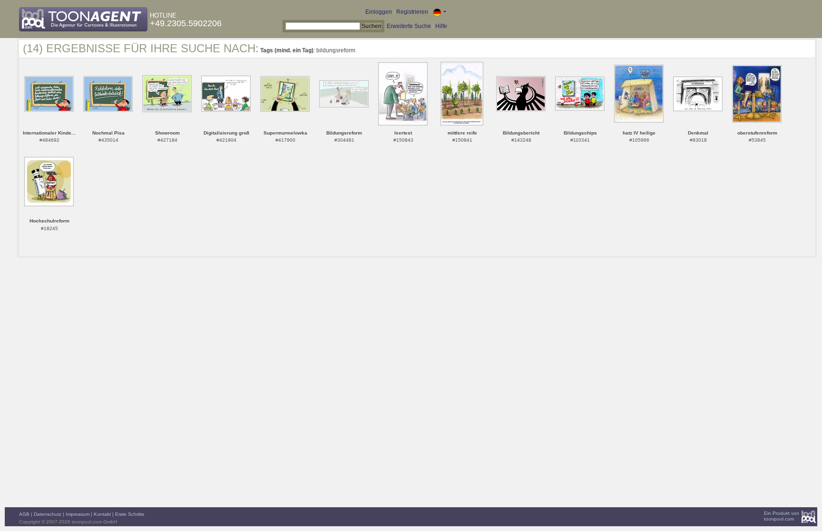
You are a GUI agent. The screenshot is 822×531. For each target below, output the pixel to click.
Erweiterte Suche (409, 26)
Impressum (77, 514)
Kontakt (102, 514)
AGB (24, 514)
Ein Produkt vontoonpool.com (781, 516)
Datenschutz (47, 514)
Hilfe (441, 26)
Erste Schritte (130, 514)
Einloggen (378, 12)
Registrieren (412, 12)
